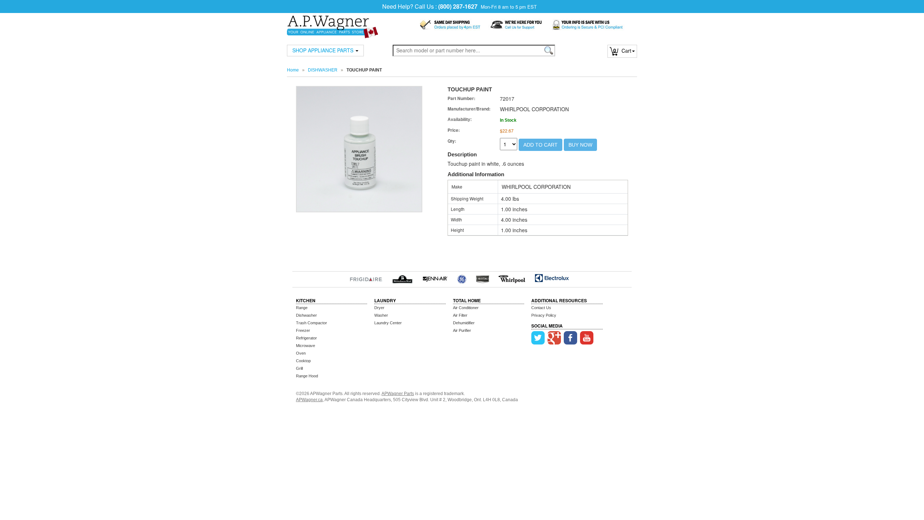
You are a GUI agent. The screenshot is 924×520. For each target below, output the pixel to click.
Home (293, 70)
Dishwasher (306, 315)
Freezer (303, 330)
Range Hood (307, 376)
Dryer (379, 308)
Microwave (305, 345)
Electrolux (552, 278)
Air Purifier (462, 330)
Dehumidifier (464, 323)
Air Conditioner (466, 308)
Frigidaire (366, 278)
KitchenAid (402, 278)
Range (302, 308)
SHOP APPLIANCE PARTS (323, 50)
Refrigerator (306, 338)
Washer (381, 315)
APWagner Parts (398, 393)
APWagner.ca (309, 399)
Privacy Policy (543, 315)
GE (462, 278)
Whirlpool (512, 278)
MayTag (482, 278)
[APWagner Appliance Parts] (332, 22)
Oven (301, 353)
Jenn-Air (435, 278)
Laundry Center (388, 323)
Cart (622, 50)
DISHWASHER (322, 70)
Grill (299, 368)
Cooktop (303, 361)
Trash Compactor (311, 323)
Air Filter (460, 315)
